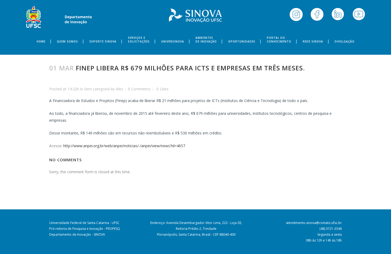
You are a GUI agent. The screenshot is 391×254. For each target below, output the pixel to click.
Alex (119, 88)
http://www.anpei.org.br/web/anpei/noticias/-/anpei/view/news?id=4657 (124, 145)
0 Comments (139, 88)
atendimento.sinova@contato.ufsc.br (314, 223)
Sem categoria (97, 88)
